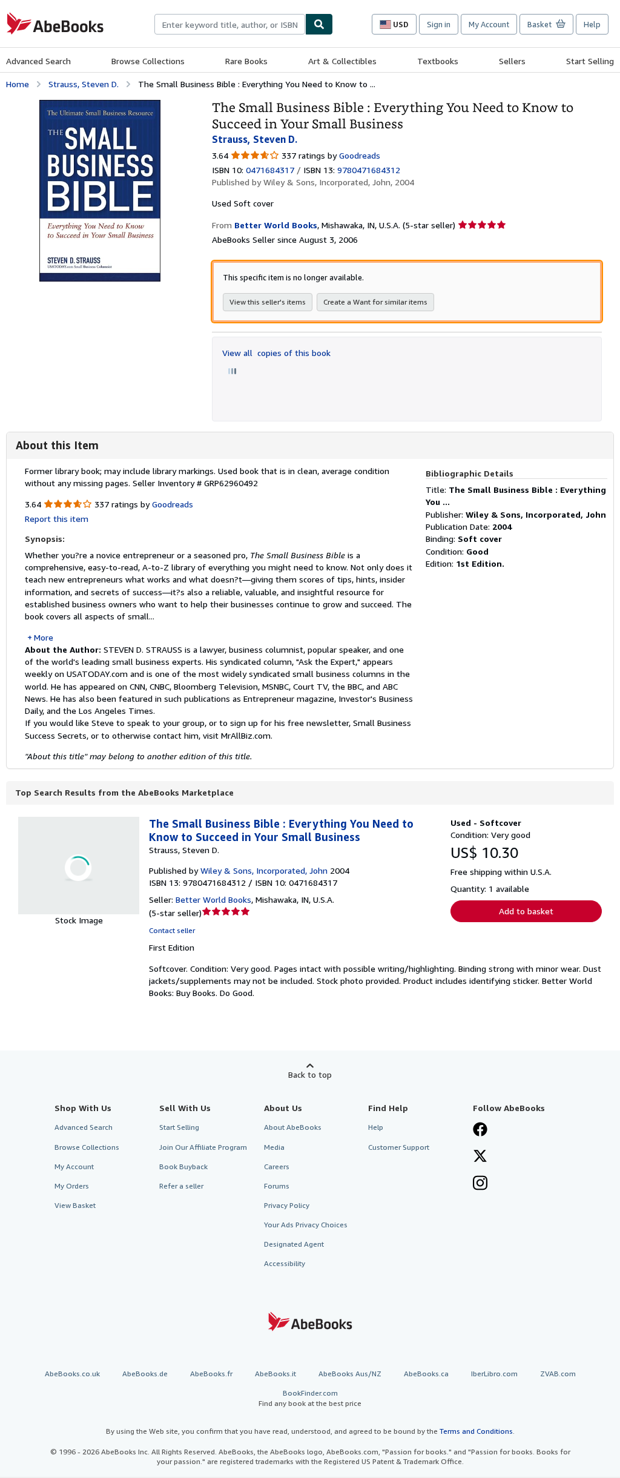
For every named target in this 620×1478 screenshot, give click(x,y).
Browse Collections (148, 61)
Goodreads (359, 155)
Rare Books (246, 61)
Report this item (56, 518)
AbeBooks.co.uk (72, 1373)
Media (274, 1147)
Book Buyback (183, 1166)
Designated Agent (294, 1244)
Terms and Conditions (476, 1431)
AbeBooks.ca (426, 1373)
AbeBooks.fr (211, 1373)
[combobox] (229, 24)
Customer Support (398, 1147)
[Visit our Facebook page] (480, 1130)
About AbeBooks (293, 1127)
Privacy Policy (286, 1205)
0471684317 (270, 170)
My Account (489, 24)
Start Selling (590, 61)
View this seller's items (267, 301)
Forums (276, 1185)
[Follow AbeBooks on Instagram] (480, 1184)
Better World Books (213, 899)
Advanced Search (38, 61)
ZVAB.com (558, 1373)
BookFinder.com (310, 1398)
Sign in (438, 24)
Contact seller (172, 930)
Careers (276, 1166)
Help (592, 24)
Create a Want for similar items (375, 301)
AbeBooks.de (145, 1373)
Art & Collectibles (342, 61)
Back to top (310, 1074)
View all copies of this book (276, 353)
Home (17, 84)
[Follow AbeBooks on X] (480, 1157)
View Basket (75, 1205)
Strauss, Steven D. (83, 84)
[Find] (319, 24)
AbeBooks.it (275, 1373)
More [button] (43, 637)
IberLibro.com (494, 1373)
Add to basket (526, 911)
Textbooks (437, 61)
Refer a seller (181, 1185)
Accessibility (284, 1263)
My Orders (71, 1185)
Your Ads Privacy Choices (306, 1224)
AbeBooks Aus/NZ (349, 1373)
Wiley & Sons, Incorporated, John (264, 870)
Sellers (512, 61)
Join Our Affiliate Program (203, 1147)
